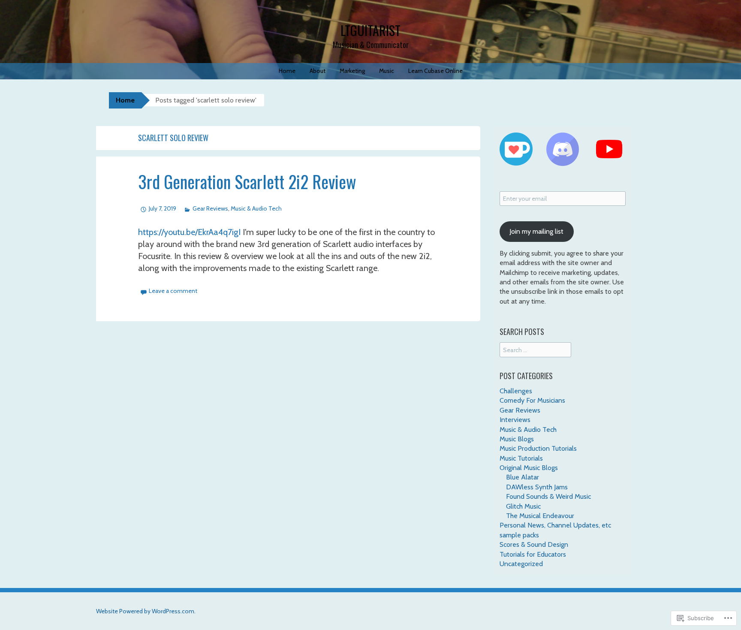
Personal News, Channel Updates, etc (555, 525)
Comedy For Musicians (532, 400)
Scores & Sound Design (534, 544)
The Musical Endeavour (540, 516)
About (317, 71)
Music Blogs (517, 439)
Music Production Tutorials (538, 448)
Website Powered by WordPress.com (145, 611)
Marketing (352, 71)
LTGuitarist (370, 30)
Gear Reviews (210, 208)
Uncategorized (521, 564)
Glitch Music (523, 506)
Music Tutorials (521, 458)
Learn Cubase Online (435, 71)
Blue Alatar (522, 477)
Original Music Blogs (529, 468)
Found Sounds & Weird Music (548, 496)
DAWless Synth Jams (537, 487)
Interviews (515, 420)
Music (386, 71)
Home (287, 71)
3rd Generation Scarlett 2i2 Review (247, 181)
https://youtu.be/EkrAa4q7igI (189, 232)
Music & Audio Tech (256, 208)
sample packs (519, 535)
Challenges (516, 391)
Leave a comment (173, 291)
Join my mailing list (536, 231)
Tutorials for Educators (533, 554)
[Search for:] (535, 350)
